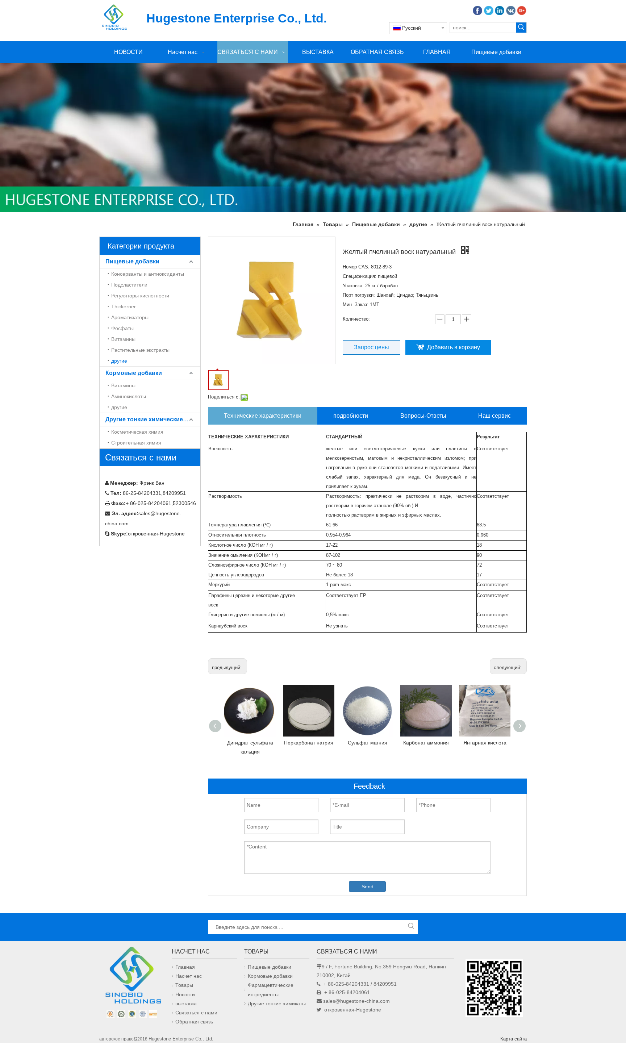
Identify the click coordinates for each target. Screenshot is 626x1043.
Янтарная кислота (484, 743)
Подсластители (129, 285)
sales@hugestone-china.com (356, 1001)
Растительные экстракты (140, 350)
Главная (185, 967)
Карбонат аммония (426, 743)
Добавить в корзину (453, 347)
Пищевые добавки (132, 261)
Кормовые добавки (133, 373)
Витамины (123, 339)
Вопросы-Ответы (423, 416)
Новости (185, 994)
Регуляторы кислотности (140, 296)
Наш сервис (494, 416)
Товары (184, 985)
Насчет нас (188, 976)
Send (367, 886)
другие (119, 361)
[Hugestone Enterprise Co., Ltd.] (131, 977)
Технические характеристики (262, 416)
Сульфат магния (367, 743)
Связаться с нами (196, 1012)
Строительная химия (136, 443)
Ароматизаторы (130, 317)
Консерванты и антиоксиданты (147, 274)
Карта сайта (513, 1039)
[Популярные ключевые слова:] (521, 27)
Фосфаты (122, 328)
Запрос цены (371, 347)
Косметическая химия (137, 432)
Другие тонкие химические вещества (152, 419)
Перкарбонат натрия (308, 743)
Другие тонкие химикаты (277, 1003)
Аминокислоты (128, 396)
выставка (186, 1003)
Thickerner (123, 306)
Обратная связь (194, 1022)
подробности (350, 416)
